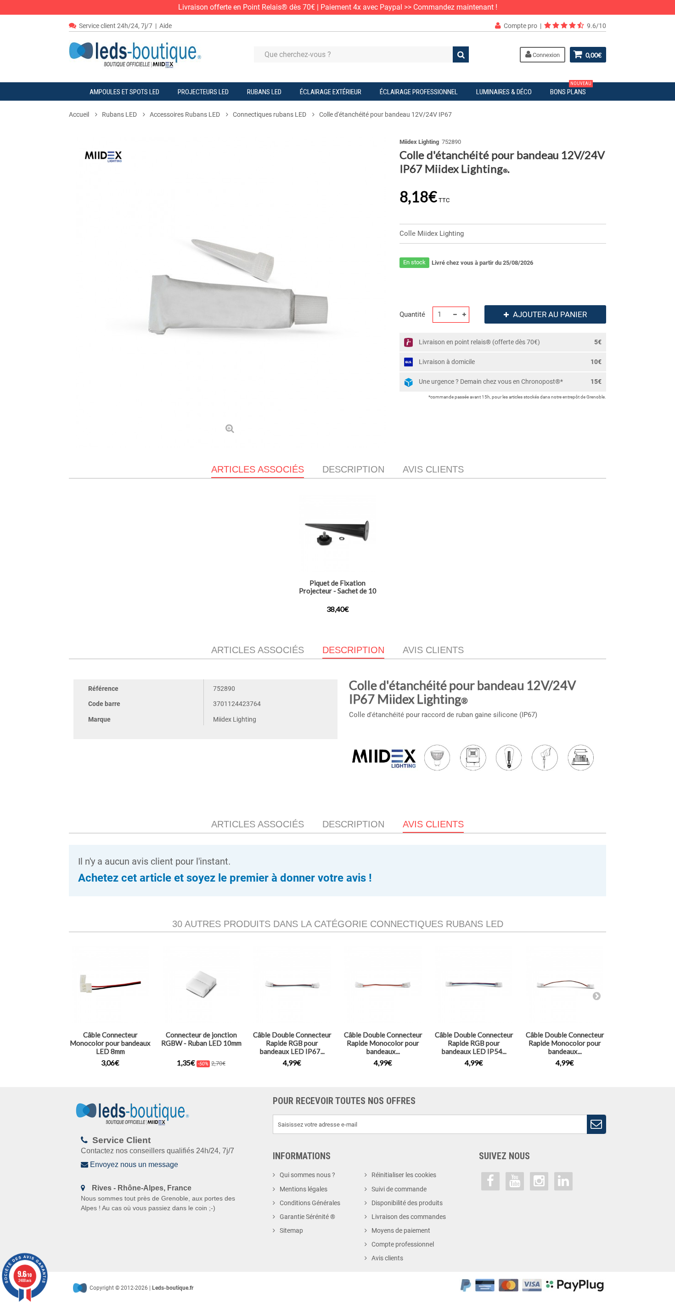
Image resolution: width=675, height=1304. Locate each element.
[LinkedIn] (563, 1181)
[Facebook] (490, 1181)
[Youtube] (515, 1181)
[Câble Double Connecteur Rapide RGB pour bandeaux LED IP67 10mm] (292, 984)
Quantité (412, 314)
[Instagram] (539, 1181)
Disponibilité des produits (407, 1203)
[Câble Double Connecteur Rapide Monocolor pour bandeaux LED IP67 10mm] (383, 984)
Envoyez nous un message (134, 1164)
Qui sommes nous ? (307, 1175)
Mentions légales (303, 1189)
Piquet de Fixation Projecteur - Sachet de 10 (338, 587)
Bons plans (570, 89)
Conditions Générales (310, 1203)
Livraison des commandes (408, 1216)
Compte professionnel (402, 1244)
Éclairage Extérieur (330, 92)
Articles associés (257, 650)
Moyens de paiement (400, 1230)
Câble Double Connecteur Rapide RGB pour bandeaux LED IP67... (292, 1043)
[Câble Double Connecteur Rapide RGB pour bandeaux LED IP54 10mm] (474, 984)
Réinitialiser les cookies (403, 1175)
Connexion (545, 54)
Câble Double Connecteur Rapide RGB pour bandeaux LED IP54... (474, 1043)
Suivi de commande (399, 1189)
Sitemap (291, 1230)
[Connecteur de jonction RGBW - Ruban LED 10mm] (201, 984)
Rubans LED (264, 92)
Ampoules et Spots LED (124, 92)
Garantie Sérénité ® (307, 1216)
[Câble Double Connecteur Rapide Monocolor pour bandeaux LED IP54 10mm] (565, 984)
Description (353, 469)
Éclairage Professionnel (419, 92)
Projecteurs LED (203, 92)
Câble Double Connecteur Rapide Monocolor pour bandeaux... (383, 1043)
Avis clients (433, 469)
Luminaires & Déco (504, 92)
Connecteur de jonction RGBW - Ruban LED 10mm (201, 1039)
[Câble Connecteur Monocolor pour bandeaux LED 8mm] (110, 984)
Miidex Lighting (419, 141)
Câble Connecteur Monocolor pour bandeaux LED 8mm (110, 1043)
